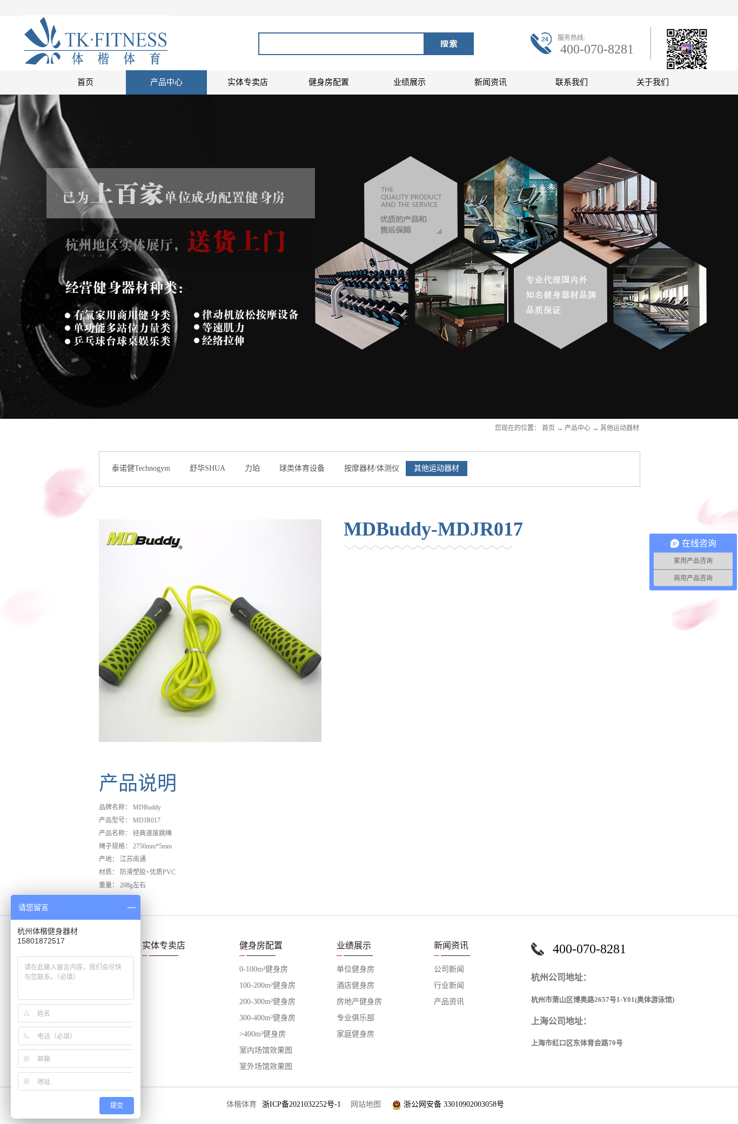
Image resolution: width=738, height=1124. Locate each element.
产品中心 (578, 428)
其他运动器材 (619, 428)
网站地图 (363, 1104)
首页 (85, 82)
